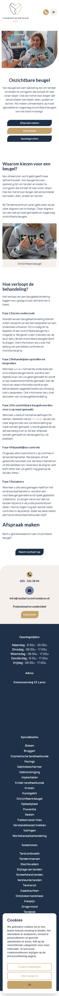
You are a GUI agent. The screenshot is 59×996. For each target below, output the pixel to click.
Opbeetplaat (29, 804)
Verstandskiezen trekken (29, 825)
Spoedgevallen (29, 138)
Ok (29, 984)
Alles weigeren (29, 976)
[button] (53, 12)
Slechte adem (29, 864)
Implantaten (29, 777)
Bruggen (29, 751)
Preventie (29, 809)
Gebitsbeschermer (29, 767)
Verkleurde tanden (29, 880)
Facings (29, 761)
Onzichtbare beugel (30, 798)
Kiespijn (29, 901)
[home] (15, 12)
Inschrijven (29, 130)
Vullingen (29, 830)
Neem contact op (29, 552)
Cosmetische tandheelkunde (30, 756)
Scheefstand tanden (29, 874)
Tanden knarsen (29, 859)
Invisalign (37, 419)
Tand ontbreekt (29, 853)
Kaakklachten (29, 891)
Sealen (29, 814)
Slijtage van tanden (29, 869)
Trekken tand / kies (29, 820)
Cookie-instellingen (29, 967)
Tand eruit (29, 885)
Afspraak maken (29, 123)
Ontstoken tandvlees (29, 896)
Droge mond (30, 906)
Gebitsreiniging (29, 772)
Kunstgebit (29, 793)
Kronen (29, 788)
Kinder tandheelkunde (29, 783)
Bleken (29, 745)
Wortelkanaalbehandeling (29, 836)
